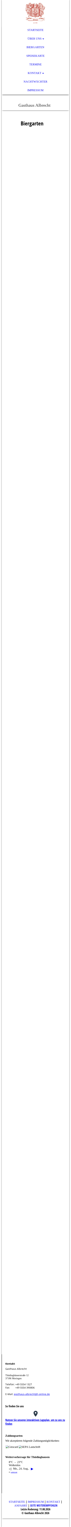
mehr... (9, 1348)
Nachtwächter (35, 81)
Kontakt (34, 73)
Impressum (35, 90)
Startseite (35, 30)
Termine (35, 64)
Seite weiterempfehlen (43, 1505)
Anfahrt (20, 1505)
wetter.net (14, 1472)
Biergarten (35, 47)
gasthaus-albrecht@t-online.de (32, 1394)
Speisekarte (35, 55)
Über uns (35, 38)
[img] (35, 13)
